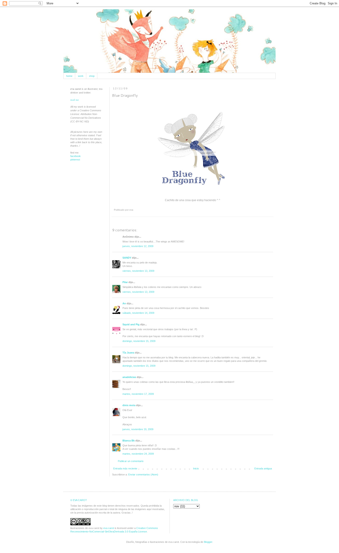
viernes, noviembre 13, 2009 (138, 270)
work (80, 76)
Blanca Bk (128, 440)
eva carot (108, 528)
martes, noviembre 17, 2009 (138, 394)
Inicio (196, 468)
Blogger (208, 542)
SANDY (126, 257)
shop (92, 76)
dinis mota (128, 405)
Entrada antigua (263, 468)
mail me (74, 99)
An (124, 303)
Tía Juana (128, 352)
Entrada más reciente (125, 468)
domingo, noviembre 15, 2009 (138, 341)
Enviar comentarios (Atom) (143, 474)
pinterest (75, 159)
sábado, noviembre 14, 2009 (138, 312)
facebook (75, 156)
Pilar (125, 282)
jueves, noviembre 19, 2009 (137, 429)
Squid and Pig (131, 324)
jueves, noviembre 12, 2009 (137, 246)
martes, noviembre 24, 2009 (138, 453)
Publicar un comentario (130, 461)
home (69, 76)
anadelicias (129, 377)
